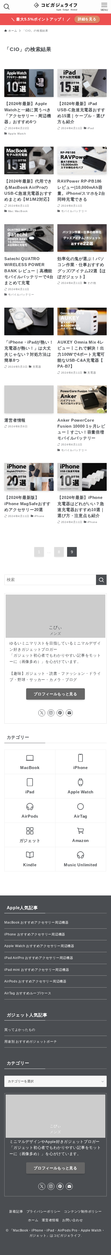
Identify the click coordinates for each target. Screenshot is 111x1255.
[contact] (69, 712)
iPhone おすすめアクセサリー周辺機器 (34, 934)
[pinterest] (60, 712)
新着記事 (16, 1211)
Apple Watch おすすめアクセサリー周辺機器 (39, 946)
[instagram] (50, 712)
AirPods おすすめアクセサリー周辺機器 (35, 981)
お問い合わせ (72, 1220)
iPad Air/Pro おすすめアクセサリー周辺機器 (38, 958)
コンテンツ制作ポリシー (83, 1211)
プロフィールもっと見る (55, 694)
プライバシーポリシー (43, 1211)
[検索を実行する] (101, 580)
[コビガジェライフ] (55, 7)
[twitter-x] (41, 712)
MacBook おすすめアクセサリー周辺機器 (36, 922)
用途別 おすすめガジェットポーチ (30, 1041)
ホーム (33, 1220)
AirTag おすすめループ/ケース (27, 993)
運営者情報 (50, 1220)
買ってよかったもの (19, 1030)
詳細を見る (87, 19)
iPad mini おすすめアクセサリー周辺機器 (36, 970)
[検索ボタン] (6, 7)
